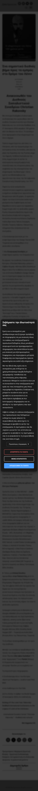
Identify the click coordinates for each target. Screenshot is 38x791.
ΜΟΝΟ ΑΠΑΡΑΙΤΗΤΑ (19, 459)
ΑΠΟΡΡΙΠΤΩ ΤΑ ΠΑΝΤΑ (19, 452)
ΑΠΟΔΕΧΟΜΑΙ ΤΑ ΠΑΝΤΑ (19, 466)
